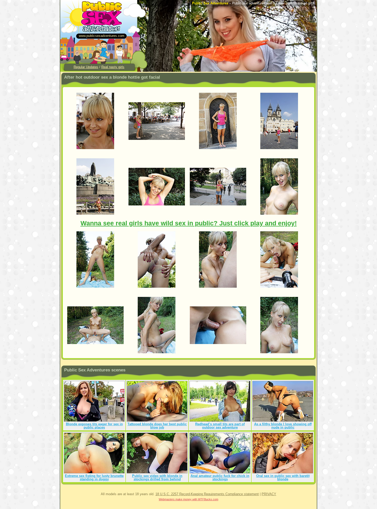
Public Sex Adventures (210, 3)
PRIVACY (269, 494)
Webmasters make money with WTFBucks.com (188, 499)
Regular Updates (86, 67)
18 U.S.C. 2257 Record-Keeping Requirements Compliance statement (207, 494)
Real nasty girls (112, 67)
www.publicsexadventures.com (101, 36)
